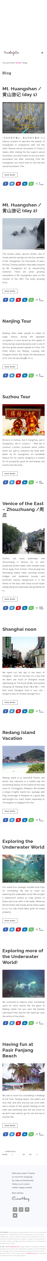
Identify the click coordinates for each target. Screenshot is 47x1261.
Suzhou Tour (16, 396)
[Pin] (18, 300)
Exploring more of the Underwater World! (22, 956)
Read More (10, 175)
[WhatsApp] (31, 184)
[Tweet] (12, 184)
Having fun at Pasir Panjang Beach (17, 1050)
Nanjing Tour (16, 321)
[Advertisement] (23, 24)
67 (37, 1154)
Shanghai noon (19, 629)
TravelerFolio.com (14, 1247)
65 (24, 1154)
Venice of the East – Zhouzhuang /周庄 (23, 509)
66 (30, 1154)
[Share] (5, 184)
